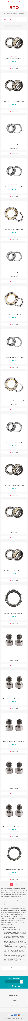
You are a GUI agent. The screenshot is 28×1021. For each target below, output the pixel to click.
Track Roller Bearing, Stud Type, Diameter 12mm (14, 698)
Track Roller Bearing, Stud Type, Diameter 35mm (14, 826)
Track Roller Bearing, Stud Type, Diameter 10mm (14, 656)
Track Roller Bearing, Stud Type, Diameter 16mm (14, 741)
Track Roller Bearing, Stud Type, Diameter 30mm (14, 784)
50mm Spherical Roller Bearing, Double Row (14, 485)
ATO (4, 14)
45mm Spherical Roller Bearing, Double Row (14, 101)
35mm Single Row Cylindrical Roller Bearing (14, 400)
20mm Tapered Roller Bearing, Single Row (14, 186)
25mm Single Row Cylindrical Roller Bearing (14, 229)
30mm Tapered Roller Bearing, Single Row (14, 357)
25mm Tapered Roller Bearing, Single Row (14, 272)
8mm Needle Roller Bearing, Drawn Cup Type (14, 613)
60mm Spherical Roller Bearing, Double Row (14, 570)
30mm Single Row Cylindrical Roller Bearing (14, 314)
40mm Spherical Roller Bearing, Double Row (14, 58)
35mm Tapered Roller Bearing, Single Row (14, 442)
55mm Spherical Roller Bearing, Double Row (14, 528)
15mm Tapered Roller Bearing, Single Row (14, 144)
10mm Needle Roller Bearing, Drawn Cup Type (14, 869)
